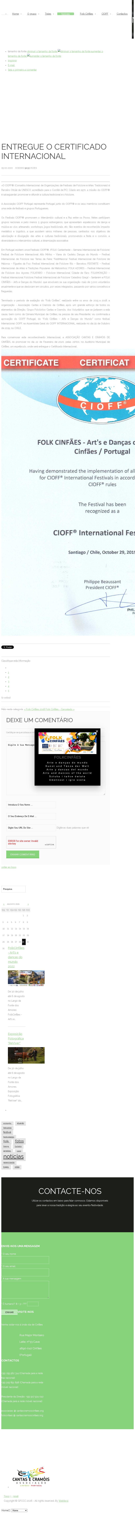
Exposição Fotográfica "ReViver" (16, 1038)
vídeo (17, 1167)
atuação (20, 1123)
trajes (6, 1167)
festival (7, 1132)
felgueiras (7, 1128)
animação (7, 1123)
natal (19, 1151)
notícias (13, 1156)
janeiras (7, 1151)
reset (15, 1496)
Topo (6, 1496)
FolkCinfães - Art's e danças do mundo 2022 (16, 957)
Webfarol (63, 1501)
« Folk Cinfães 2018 (35, 709)
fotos (19, 1141)
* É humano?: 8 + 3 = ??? (14, 1304)
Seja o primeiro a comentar (22, 70)
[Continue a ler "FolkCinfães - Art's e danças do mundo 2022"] (26, 978)
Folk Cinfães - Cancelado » (60, 709)
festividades (8, 1137)
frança (6, 1146)
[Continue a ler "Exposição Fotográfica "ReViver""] (26, 1055)
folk (6, 1141)
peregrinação (8, 1162)
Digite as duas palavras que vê (73, 827)
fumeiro (18, 1146)
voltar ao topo (8, 867)
